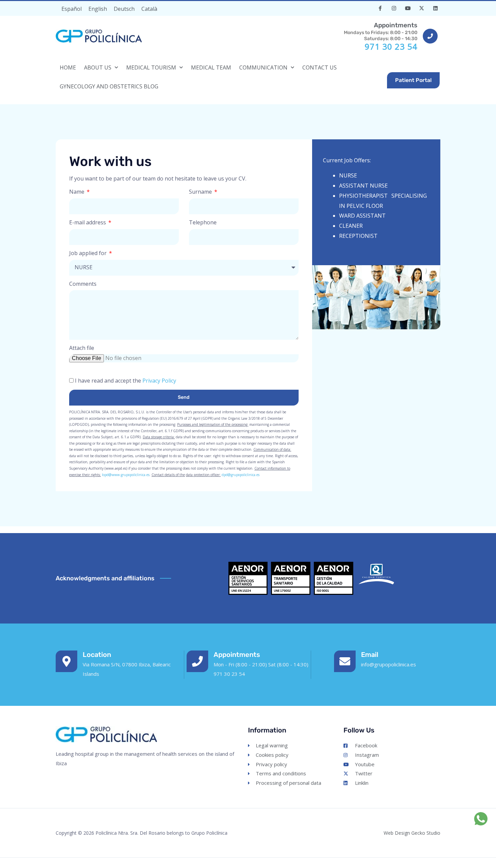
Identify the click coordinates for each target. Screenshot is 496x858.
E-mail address (88, 222)
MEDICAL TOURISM (151, 67)
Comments (83, 283)
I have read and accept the (125, 380)
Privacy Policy (159, 380)
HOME (68, 67)
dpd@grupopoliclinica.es (240, 474)
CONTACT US (319, 67)
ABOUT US (97, 67)
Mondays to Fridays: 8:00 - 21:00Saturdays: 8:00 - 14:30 (380, 31)
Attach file (81, 348)
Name (77, 191)
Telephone (203, 222)
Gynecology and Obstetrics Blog (109, 86)
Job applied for (88, 253)
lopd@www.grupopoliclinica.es (125, 474)
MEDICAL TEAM (211, 67)
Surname (201, 191)
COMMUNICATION (263, 67)
